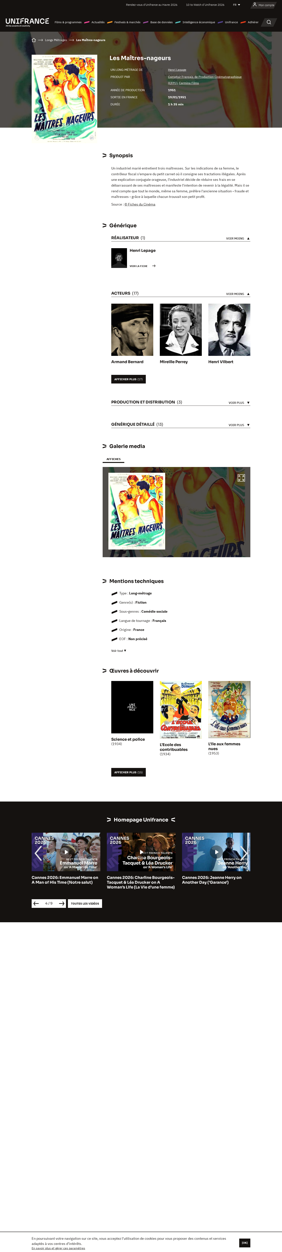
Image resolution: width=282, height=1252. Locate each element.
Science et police (128, 739)
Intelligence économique (199, 22)
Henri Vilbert (220, 361)
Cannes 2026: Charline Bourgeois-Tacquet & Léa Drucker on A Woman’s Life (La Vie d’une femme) (66, 882)
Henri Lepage (177, 70)
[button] (241, 478)
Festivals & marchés (127, 22)
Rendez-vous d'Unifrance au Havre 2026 (151, 5)
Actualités (98, 22)
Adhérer (253, 22)
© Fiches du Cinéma (140, 204)
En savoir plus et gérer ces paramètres (58, 1248)
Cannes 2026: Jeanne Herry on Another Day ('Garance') (136, 880)
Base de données (161, 22)
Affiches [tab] (113, 459)
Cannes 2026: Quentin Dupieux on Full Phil (215, 880)
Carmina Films (189, 83)
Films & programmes (68, 22)
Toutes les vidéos (85, 903)
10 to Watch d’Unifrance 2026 (205, 5)
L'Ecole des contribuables (174, 747)
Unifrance (231, 22)
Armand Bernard (127, 361)
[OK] (245, 1243)
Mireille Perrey (174, 361)
